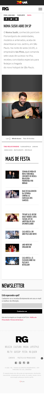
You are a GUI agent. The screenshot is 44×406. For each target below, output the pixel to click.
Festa (29, 15)
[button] (37, 105)
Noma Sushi (8, 150)
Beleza (8, 347)
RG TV (9, 352)
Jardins (35, 146)
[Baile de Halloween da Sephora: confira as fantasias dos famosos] (12, 197)
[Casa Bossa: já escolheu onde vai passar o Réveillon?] (12, 264)
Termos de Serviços (17, 320)
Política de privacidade (27, 358)
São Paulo (28, 150)
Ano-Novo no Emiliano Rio (27, 246)
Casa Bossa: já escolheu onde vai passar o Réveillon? (28, 261)
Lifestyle (34, 347)
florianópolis (25, 146)
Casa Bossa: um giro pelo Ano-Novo (29, 233)
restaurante (18, 150)
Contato (12, 358)
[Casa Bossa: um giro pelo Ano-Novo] (12, 238)
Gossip (17, 352)
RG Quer (33, 352)
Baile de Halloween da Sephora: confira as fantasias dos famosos (29, 196)
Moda (26, 347)
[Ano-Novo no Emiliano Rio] (12, 251)
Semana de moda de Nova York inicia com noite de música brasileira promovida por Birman (29, 177)
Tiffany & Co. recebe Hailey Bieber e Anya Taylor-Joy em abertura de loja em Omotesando (29, 219)
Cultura (18, 347)
